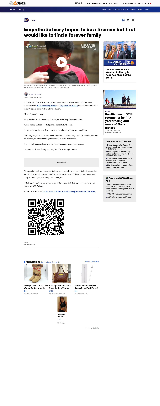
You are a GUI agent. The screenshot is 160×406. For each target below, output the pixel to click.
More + (147, 9)
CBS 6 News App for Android (119, 194)
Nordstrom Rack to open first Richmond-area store (119, 166)
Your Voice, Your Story (120, 9)
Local (88, 3)
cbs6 (14, 9)
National (97, 3)
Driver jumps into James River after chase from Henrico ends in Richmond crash (119, 147)
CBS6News (11, 9)
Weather (107, 3)
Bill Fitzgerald (36, 94)
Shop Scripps (129, 3)
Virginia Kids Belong (69, 105)
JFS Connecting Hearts (46, 105)
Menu (78, 3)
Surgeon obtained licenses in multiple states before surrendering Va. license (119, 160)
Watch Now (143, 3)
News (104, 9)
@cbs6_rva (24, 9)
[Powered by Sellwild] (96, 328)
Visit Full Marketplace (92, 261)
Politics (139, 9)
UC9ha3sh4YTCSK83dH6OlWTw (20, 9)
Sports (117, 3)
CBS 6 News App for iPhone (119, 197)
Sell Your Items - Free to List (50, 262)
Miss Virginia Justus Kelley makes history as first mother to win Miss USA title (120, 154)
